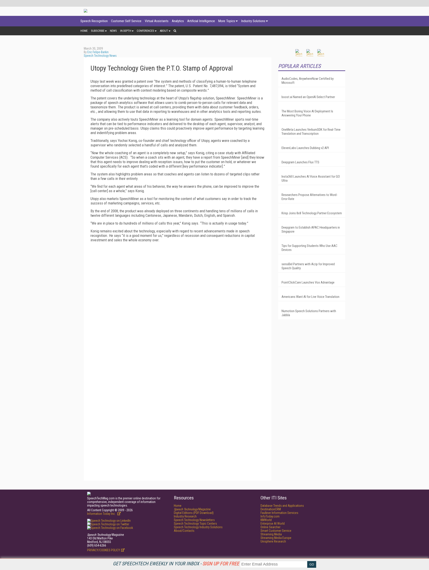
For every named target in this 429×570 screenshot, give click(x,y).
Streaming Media (271, 534)
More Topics (226, 21)
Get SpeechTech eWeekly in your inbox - (176, 563)
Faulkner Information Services (279, 513)
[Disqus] (177, 301)
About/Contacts (184, 530)
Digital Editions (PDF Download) (194, 513)
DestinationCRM (271, 509)
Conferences (145, 30)
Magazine (192, 509)
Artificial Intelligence (201, 21)
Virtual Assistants (156, 21)
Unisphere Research (273, 541)
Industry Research (185, 516)
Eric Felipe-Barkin (98, 52)
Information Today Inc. (101, 513)
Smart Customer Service (276, 530)
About (164, 30)
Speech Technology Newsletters (194, 520)
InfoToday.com (270, 516)
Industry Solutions (253, 21)
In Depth (125, 30)
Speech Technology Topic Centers (195, 523)
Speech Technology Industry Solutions (198, 527)
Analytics (178, 21)
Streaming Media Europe (276, 538)
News (113, 30)
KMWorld (266, 520)
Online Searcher (270, 527)
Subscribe (97, 30)
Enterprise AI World (273, 523)
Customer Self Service (126, 21)
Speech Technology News (100, 55)
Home (84, 30)
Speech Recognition (94, 21)
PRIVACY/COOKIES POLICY (103, 550)
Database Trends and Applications (282, 505)
